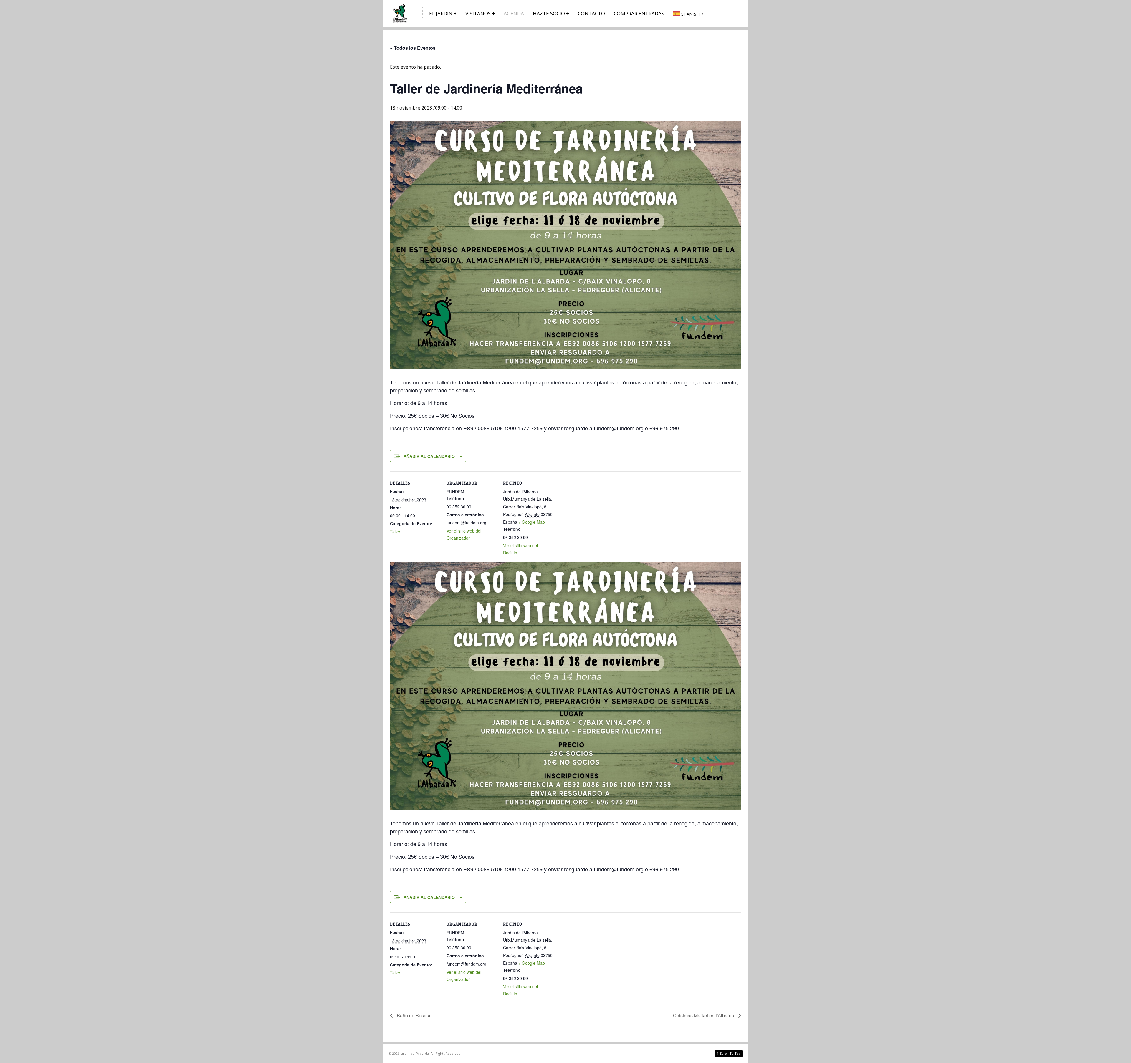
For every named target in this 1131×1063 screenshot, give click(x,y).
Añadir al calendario (429, 456)
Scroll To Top (729, 1053)
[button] (689, 13)
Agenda (514, 13)
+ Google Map (531, 522)
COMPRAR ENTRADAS (639, 13)
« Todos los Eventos (413, 47)
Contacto (591, 13)
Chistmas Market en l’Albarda (704, 1015)
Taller (395, 532)
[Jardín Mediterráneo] (400, 13)
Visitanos (478, 13)
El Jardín (440, 13)
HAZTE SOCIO (549, 13)
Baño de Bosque (414, 1015)
